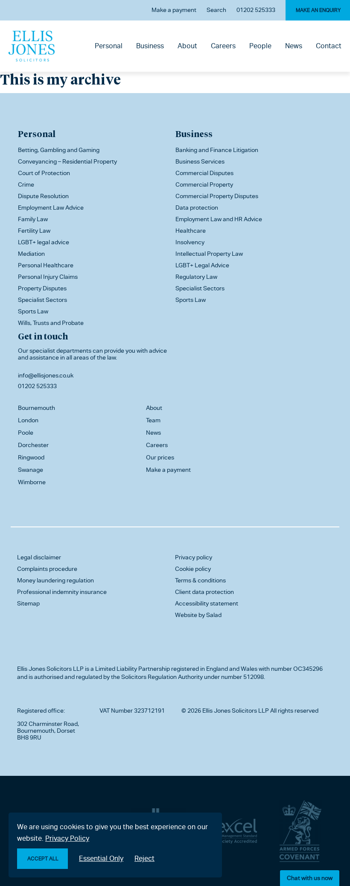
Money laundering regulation (55, 580)
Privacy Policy (67, 838)
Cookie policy (193, 568)
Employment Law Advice (51, 207)
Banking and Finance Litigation (216, 149)
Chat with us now (309, 877)
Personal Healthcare (45, 265)
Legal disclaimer (39, 557)
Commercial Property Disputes (216, 196)
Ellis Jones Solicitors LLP (50, 668)
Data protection (196, 207)
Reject (144, 858)
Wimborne (32, 482)
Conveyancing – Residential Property (67, 161)
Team (153, 420)
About (187, 46)
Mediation (31, 253)
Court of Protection (44, 173)
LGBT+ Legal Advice (202, 265)
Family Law (33, 219)
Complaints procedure (47, 568)
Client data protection (204, 591)
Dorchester (33, 445)
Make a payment (174, 9)
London (28, 420)
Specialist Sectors (42, 299)
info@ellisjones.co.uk (45, 375)
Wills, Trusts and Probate (51, 322)
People (260, 46)
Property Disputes (42, 288)
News (293, 46)
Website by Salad (198, 614)
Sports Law (33, 311)
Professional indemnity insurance (62, 591)
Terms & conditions (200, 580)
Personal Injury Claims (48, 276)
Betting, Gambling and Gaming (58, 149)
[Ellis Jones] (32, 46)
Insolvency (189, 242)
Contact (328, 46)
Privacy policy (193, 557)
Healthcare (190, 230)
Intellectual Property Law (209, 253)
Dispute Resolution (43, 196)
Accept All (42, 859)
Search (216, 9)
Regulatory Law (196, 276)
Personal (108, 46)
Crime (26, 184)
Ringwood (31, 457)
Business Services (200, 161)
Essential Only (101, 858)
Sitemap (28, 603)
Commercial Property (204, 184)
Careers (223, 46)
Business (150, 46)
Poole (25, 432)
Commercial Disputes (204, 173)
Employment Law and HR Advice (218, 219)
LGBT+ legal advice (43, 242)
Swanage (30, 469)
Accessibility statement (206, 603)
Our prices (160, 457)
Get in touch (43, 336)
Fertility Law (34, 230)
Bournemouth (36, 407)
